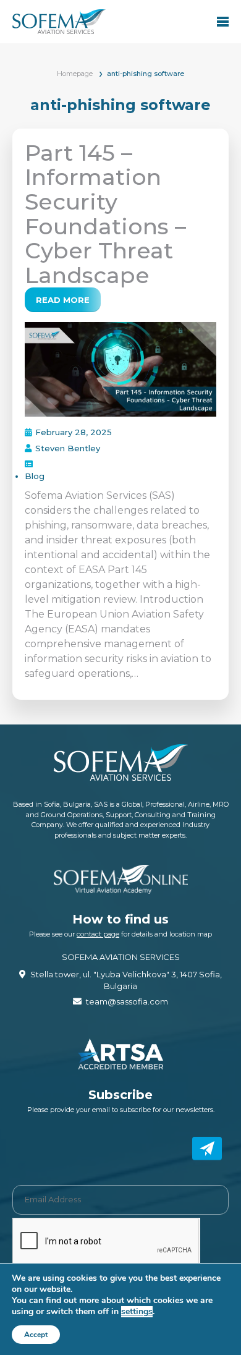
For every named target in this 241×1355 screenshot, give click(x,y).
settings (137, 1311)
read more (63, 300)
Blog (34, 476)
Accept (36, 1335)
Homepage (75, 73)
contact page (98, 934)
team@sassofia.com (127, 1001)
